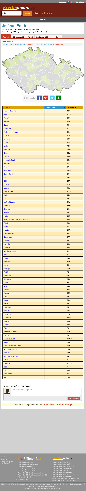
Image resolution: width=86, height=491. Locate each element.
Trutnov (6, 156)
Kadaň (6, 195)
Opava (6, 142)
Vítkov (6, 304)
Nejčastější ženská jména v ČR (61, 464)
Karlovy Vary (8, 191)
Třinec (6, 297)
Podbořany (8, 373)
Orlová (6, 282)
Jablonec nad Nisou (11, 132)
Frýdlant (7, 163)
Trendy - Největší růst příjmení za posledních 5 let (33, 475)
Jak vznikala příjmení (24, 477)
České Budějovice (10, 174)
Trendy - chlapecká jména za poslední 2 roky (65, 478)
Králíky (6, 342)
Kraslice (6, 325)
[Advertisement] (42, 429)
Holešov (7, 230)
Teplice (6, 135)
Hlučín (6, 216)
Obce (4, 41)
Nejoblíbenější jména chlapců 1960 (63, 470)
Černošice (7, 247)
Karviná (6, 293)
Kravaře (6, 118)
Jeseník (6, 167)
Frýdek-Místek (9, 233)
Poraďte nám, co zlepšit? (8, 461)
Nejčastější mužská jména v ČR (61, 462)
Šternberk (7, 276)
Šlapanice (7, 279)
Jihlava (6, 310)
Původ (30, 37)
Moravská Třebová (10, 349)
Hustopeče (7, 307)
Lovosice (7, 139)
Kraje (9, 41)
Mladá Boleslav (9, 339)
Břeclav (6, 212)
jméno (49, 13)
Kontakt (3, 457)
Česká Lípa (8, 237)
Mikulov (6, 286)
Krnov (6, 300)
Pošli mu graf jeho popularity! (57, 404)
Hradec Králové (9, 160)
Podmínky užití (5, 463)
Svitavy (6, 360)
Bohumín (7, 149)
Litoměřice (7, 317)
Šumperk (7, 261)
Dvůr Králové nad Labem (13, 345)
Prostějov (7, 268)
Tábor (6, 328)
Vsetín (6, 265)
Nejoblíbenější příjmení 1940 (26, 471)
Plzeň (6, 223)
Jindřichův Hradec (10, 332)
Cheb (6, 153)
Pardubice (7, 363)
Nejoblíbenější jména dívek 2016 (62, 468)
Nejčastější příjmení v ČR (25, 463)
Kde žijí (6, 37)
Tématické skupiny (23, 479)
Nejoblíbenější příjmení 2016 (26, 467)
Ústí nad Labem (9, 202)
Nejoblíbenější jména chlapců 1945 (63, 474)
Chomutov (7, 128)
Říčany (6, 335)
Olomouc (7, 205)
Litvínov (6, 146)
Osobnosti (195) (42, 37)
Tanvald (6, 184)
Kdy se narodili (18, 37)
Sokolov (6, 121)
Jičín (5, 367)
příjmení (40, 13)
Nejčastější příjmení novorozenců (28, 465)
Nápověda (4, 459)
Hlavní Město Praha (11, 111)
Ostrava (6, 125)
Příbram (7, 258)
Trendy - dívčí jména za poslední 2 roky (64, 480)
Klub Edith (56, 37)
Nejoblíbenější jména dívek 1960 (62, 472)
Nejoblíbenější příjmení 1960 (26, 469)
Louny (6, 370)
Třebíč (6, 272)
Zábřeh (6, 289)
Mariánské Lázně (10, 251)
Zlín (5, 177)
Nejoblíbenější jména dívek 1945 (62, 476)
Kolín (5, 377)
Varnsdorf (7, 170)
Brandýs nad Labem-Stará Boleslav (16, 219)
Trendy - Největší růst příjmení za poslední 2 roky (32, 473)
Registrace (80, 2)
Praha (14, 41)
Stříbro (6, 321)
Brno (5, 114)
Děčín (6, 181)
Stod (5, 254)
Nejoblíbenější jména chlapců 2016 (63, 466)
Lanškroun (7, 314)
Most (5, 198)
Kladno (6, 240)
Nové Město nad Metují (12, 356)
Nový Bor (7, 244)
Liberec (6, 188)
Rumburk (7, 226)
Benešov (7, 209)
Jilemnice (7, 353)
